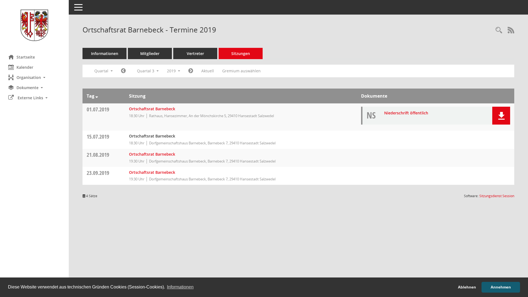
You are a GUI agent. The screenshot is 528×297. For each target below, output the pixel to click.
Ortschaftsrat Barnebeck (152, 108)
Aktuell (207, 70)
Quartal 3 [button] (146, 70)
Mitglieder (150, 53)
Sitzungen (240, 53)
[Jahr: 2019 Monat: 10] (190, 71)
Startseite (25, 57)
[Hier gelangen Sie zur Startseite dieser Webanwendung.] (34, 25)
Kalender (24, 67)
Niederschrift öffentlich (406, 113)
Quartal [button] (101, 70)
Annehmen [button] (501, 287)
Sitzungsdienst (496, 196)
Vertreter (195, 53)
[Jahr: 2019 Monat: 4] (123, 71)
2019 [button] (172, 70)
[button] (34, 77)
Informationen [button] (180, 287)
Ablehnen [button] (467, 287)
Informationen (104, 53)
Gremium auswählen (241, 70)
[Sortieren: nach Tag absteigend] (96, 96)
